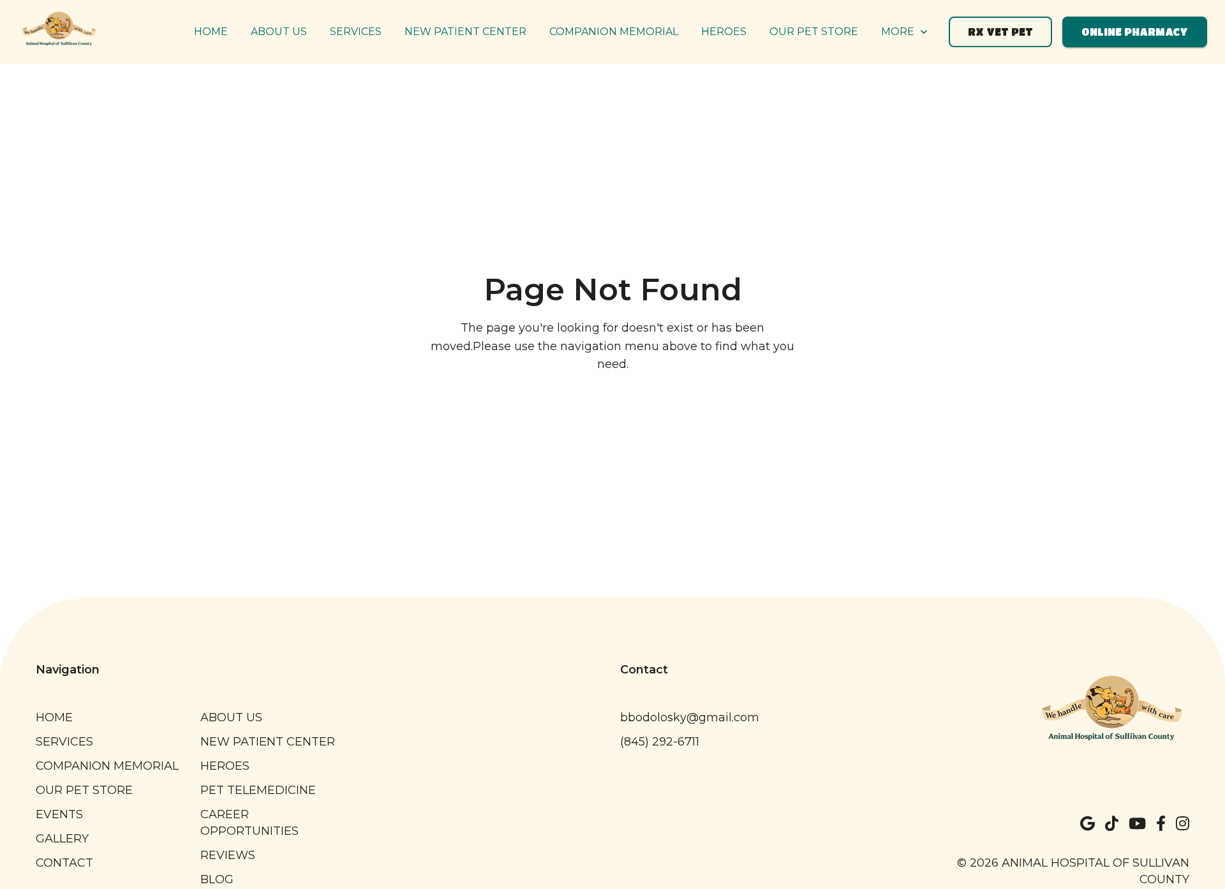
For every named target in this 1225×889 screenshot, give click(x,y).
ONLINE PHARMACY (1134, 32)
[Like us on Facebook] (1161, 824)
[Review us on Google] (1087, 824)
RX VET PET (1000, 32)
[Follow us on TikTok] (1111, 824)
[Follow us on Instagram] (1182, 824)
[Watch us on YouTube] (1137, 824)
